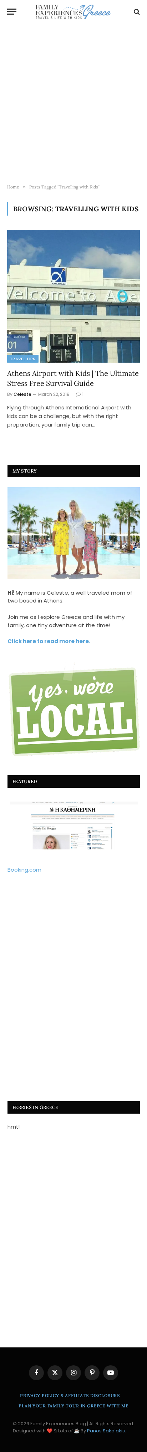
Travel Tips (23, 359)
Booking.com (24, 869)
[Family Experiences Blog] (73, 11)
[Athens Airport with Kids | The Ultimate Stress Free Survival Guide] (73, 296)
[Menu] (11, 12)
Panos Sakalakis (106, 1430)
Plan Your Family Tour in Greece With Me (73, 1405)
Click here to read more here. (48, 641)
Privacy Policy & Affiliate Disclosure (70, 1395)
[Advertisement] (73, 103)
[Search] (136, 12)
